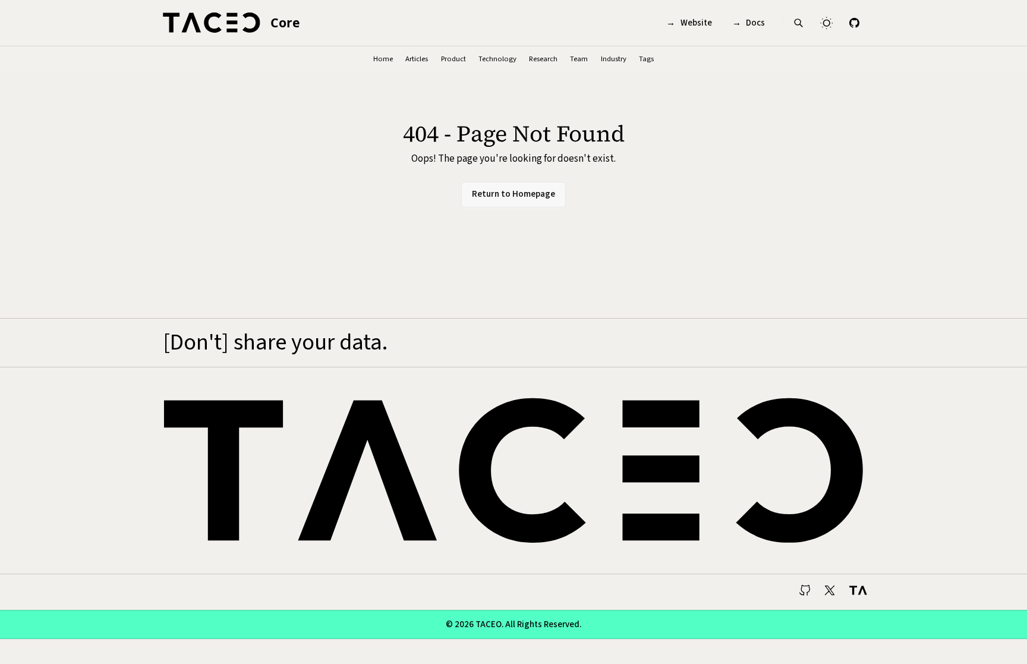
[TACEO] (857, 592)
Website (689, 23)
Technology (497, 59)
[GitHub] (854, 22)
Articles (416, 59)
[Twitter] (831, 592)
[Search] (799, 22)
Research (543, 59)
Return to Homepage (513, 194)
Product (453, 59)
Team (579, 59)
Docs (748, 23)
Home (383, 59)
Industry (613, 59)
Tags (646, 59)
